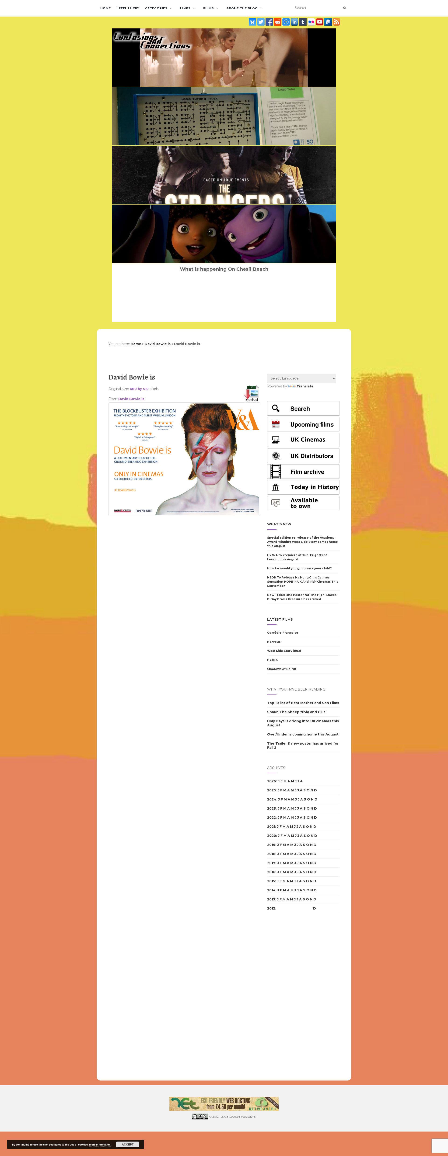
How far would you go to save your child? (299, 568)
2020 (271, 836)
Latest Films (280, 619)
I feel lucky (128, 8)
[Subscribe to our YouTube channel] (320, 22)
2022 (271, 817)
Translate (305, 386)
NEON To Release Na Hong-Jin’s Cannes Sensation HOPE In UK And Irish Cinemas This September (302, 582)
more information (100, 1144)
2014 (271, 890)
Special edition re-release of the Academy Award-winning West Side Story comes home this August (302, 542)
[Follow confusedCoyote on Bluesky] (253, 22)
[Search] (344, 7)
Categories (156, 8)
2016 (271, 872)
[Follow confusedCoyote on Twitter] (261, 22)
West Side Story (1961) (284, 651)
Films (208, 8)
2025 (271, 790)
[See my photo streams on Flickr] (312, 22)
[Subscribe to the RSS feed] (336, 22)
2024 (271, 799)
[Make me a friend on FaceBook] (270, 22)
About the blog (242, 8)
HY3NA (272, 660)
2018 (271, 854)
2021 (271, 826)
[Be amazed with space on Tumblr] (303, 22)
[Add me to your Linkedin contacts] (295, 22)
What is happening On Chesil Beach (224, 269)
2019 (271, 845)
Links (185, 8)
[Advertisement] (184, 525)
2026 (271, 781)
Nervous (273, 641)
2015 (271, 881)
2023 (271, 808)
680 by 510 (139, 389)
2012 (271, 908)
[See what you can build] (286, 22)
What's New (279, 524)
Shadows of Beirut (281, 669)
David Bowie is (158, 344)
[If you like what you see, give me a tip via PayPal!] (328, 22)
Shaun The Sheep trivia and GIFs (296, 712)
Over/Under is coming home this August (303, 734)
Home (105, 8)
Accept (127, 1144)
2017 (271, 863)
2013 (271, 899)
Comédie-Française (282, 632)
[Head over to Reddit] (278, 22)
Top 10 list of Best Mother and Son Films (303, 703)
